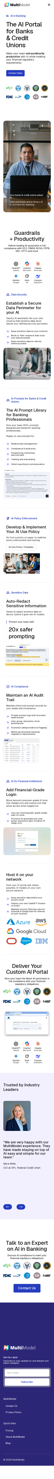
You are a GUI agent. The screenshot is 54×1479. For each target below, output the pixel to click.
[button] (49, 5)
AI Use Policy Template (21, 547)
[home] (17, 5)
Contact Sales (15, 73)
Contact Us (27, 1288)
